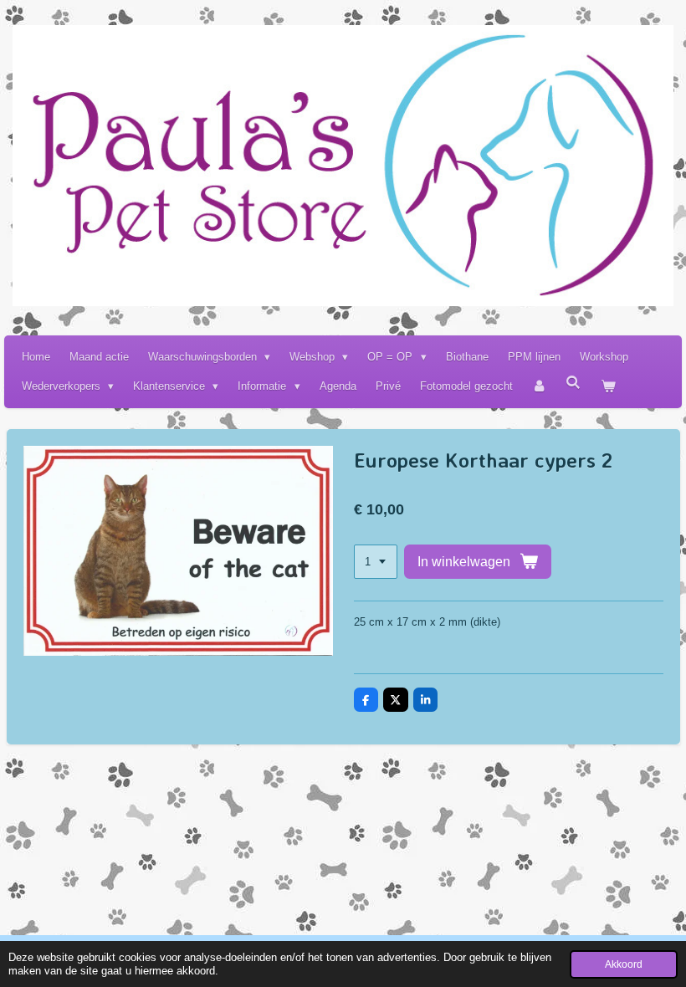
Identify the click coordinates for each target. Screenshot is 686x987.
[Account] (539, 386)
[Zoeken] (574, 382)
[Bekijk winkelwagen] (608, 386)
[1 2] (375, 562)
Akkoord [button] (623, 964)
